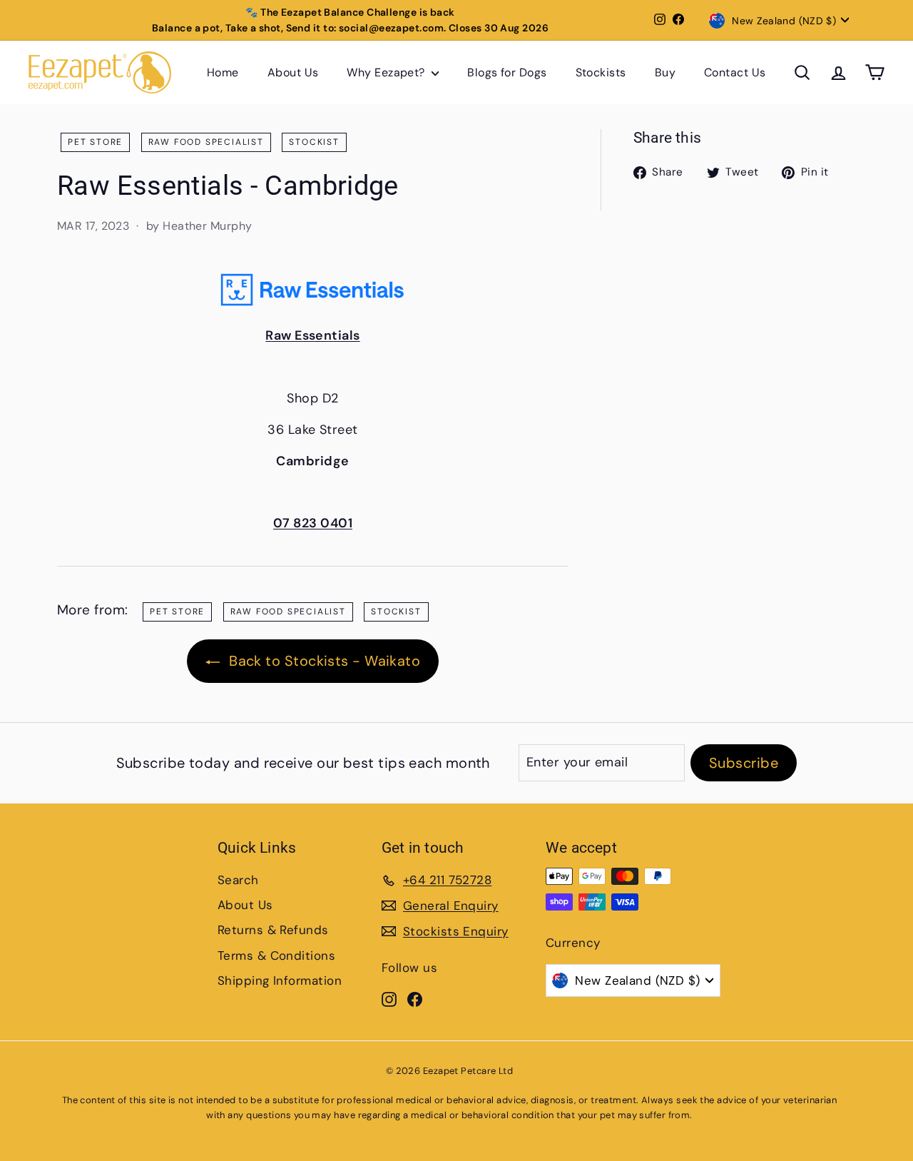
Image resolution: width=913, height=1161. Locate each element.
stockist (314, 142)
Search (238, 880)
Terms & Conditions (276, 955)
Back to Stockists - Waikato (323, 661)
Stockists (601, 72)
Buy (665, 72)
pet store (95, 142)
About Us (293, 72)
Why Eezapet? (387, 72)
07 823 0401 (312, 523)
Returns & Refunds (273, 930)
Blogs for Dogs (506, 72)
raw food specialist (206, 142)
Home (223, 72)
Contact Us (735, 72)
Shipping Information (280, 980)
